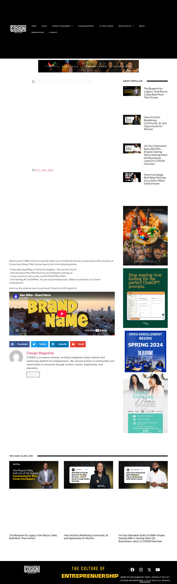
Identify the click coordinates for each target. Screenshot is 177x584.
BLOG (44, 26)
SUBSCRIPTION (38, 32)
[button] (19, 344)
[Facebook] (132, 570)
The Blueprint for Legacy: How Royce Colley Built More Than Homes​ (155, 93)
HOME (34, 26)
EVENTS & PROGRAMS (61, 26)
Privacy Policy (161, 577)
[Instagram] (141, 570)
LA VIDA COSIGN (106, 26)
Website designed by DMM (135, 577)
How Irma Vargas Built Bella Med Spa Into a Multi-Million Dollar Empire (155, 179)
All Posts (33, 374)
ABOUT (142, 26)
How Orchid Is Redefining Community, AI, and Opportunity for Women (155, 123)
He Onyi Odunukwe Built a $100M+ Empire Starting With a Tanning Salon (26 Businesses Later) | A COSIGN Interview (155, 154)
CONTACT (53, 32)
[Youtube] (158, 570)
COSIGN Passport (86, 26)
